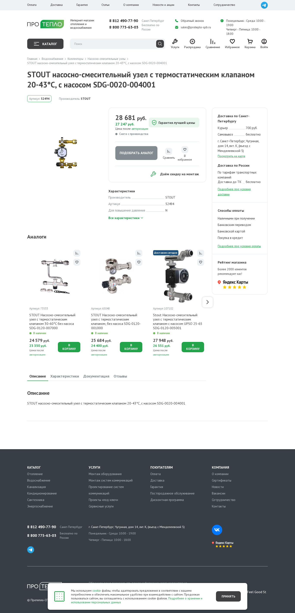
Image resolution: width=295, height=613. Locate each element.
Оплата (31, 5)
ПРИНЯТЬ (228, 596)
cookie (96, 590)
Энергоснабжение (40, 506)
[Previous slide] (26, 302)
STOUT (86, 99)
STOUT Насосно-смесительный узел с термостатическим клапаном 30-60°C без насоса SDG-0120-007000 (52, 321)
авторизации (140, 129)
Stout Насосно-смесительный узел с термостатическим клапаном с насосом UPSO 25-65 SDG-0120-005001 (177, 321)
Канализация (36, 487)
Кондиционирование (42, 493)
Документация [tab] (96, 376)
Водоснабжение (38, 480)
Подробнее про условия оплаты (239, 246)
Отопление (35, 474)
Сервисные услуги (101, 506)
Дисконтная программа (167, 500)
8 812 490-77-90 (123, 21)
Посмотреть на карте (231, 156)
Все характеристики (124, 218)
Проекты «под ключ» (103, 500)
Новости (218, 487)
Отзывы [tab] (120, 376)
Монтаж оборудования (105, 474)
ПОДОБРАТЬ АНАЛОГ (136, 153)
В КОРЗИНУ (69, 347)
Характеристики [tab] (64, 376)
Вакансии (218, 493)
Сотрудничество (224, 5)
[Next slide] (207, 302)
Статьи (105, 5)
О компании (131, 5)
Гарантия (82, 5)
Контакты (194, 5)
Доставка (56, 5)
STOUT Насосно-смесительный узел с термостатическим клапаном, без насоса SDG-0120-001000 (116, 321)
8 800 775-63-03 (123, 27)
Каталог (49, 44)
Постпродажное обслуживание (172, 493)
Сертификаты (221, 480)
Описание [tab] (37, 376)
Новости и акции (163, 5)
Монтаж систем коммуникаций (111, 480)
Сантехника (35, 500)
